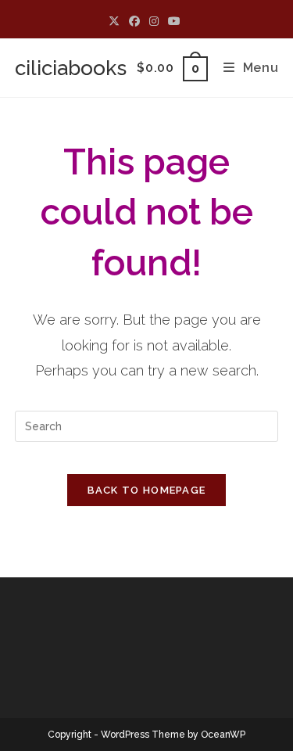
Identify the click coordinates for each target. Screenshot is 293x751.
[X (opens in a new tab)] (116, 21)
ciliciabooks (71, 68)
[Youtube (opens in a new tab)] (174, 21)
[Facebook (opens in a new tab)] (134, 21)
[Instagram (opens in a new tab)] (154, 21)
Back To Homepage (147, 490)
